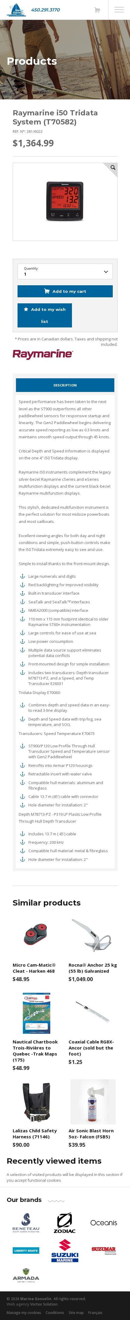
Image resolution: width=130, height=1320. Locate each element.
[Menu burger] (119, 9)
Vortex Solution (43, 1304)
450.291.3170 (45, 10)
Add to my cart (69, 291)
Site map (76, 1312)
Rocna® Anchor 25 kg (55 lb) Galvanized (93, 968)
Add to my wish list (48, 315)
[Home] (16, 10)
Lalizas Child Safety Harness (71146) (35, 1134)
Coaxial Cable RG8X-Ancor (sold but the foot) (91, 1048)
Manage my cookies (24, 1312)
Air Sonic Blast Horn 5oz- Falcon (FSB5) (91, 1134)
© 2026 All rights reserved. (46, 1298)
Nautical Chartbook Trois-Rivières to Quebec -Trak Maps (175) (35, 1051)
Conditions (55, 1312)
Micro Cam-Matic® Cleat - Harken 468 (34, 968)
